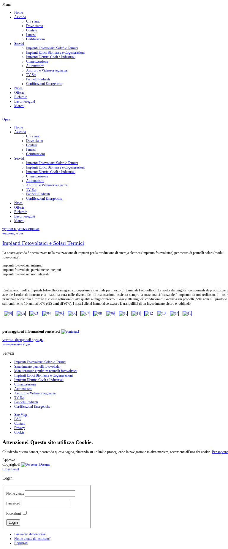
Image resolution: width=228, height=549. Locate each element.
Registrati (21, 543)
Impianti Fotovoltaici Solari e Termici (52, 48)
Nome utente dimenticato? (32, 539)
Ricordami (13, 513)
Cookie (19, 432)
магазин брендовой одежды (22, 340)
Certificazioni (35, 39)
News (18, 88)
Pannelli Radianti (38, 79)
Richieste (20, 97)
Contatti (31, 30)
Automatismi (35, 66)
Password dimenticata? (30, 534)
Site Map (20, 414)
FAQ (17, 419)
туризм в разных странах (20, 229)
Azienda (20, 17)
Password (13, 503)
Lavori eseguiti (24, 101)
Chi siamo (33, 21)
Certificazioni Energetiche (44, 84)
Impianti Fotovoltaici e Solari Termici (43, 243)
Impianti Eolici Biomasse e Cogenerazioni (55, 52)
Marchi (19, 106)
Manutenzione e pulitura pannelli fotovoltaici (45, 371)
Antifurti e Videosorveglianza (46, 70)
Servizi (19, 44)
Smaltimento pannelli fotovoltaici (37, 366)
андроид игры (12, 233)
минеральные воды (16, 344)
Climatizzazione (37, 61)
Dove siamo (34, 26)
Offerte (19, 93)
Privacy (19, 428)
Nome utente (15, 493)
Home (18, 12)
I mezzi (31, 35)
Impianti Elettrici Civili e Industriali (50, 57)
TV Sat (31, 75)
